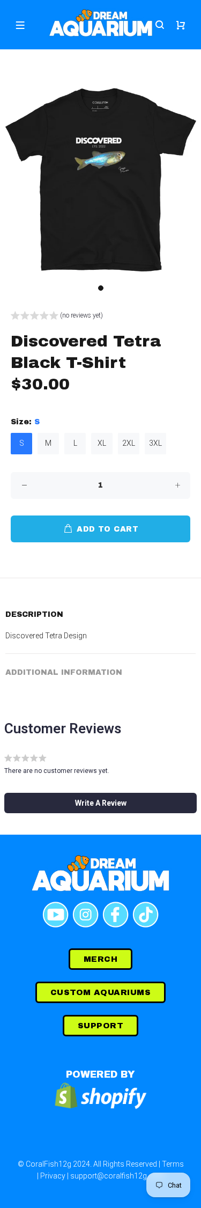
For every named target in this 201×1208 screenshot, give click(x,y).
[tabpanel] (100, 178)
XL (102, 443)
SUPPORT (100, 1025)
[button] (57, 317)
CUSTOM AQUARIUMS (100, 992)
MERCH (100, 959)
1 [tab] (100, 288)
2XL (128, 443)
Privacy (52, 1176)
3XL (155, 443)
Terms (173, 1164)
